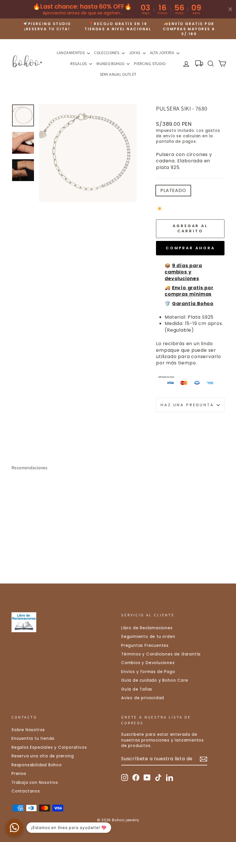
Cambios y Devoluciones (148, 663)
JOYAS (135, 52)
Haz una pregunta (187, 404)
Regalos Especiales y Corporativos (49, 747)
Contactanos (26, 791)
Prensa (19, 773)
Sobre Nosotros (28, 730)
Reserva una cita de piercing (43, 756)
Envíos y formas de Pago (148, 671)
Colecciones (107, 52)
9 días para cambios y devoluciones (183, 272)
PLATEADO (173, 190)
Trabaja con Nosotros (35, 782)
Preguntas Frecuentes (145, 645)
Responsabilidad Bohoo (37, 765)
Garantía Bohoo (193, 303)
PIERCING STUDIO (149, 63)
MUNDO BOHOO (110, 63)
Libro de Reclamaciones (147, 628)
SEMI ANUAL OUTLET (118, 74)
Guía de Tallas (136, 689)
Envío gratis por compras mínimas (189, 290)
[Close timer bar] (230, 9)
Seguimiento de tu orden (148, 636)
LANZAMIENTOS (71, 52)
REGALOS (79, 63)
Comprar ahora (190, 248)
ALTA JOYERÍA (162, 52)
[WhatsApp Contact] (14, 827)
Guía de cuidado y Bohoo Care (154, 680)
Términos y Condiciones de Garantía (161, 654)
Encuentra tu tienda (33, 738)
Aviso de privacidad (142, 698)
